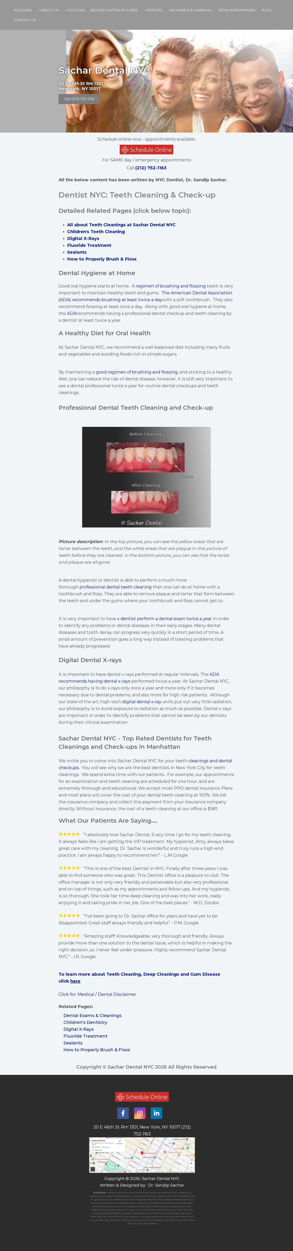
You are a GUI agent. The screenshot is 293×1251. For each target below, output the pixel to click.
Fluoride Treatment (89, 245)
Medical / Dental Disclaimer (107, 994)
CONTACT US (25, 20)
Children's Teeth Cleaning (96, 231)
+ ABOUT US (48, 10)
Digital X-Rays (83, 238)
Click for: (68, 994)
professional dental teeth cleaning (116, 587)
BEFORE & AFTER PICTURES (114, 10)
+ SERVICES (153, 10)
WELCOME (23, 10)
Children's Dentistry (85, 1022)
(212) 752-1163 (150, 167)
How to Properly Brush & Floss (96, 1049)
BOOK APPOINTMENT (237, 10)
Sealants (77, 252)
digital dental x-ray (141, 701)
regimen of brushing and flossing (171, 286)
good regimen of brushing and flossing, (137, 372)
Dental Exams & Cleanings (92, 1015)
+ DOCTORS (75, 10)
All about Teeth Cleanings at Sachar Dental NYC (121, 224)
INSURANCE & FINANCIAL (190, 10)
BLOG (267, 10)
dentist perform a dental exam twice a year (166, 618)
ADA (72, 313)
